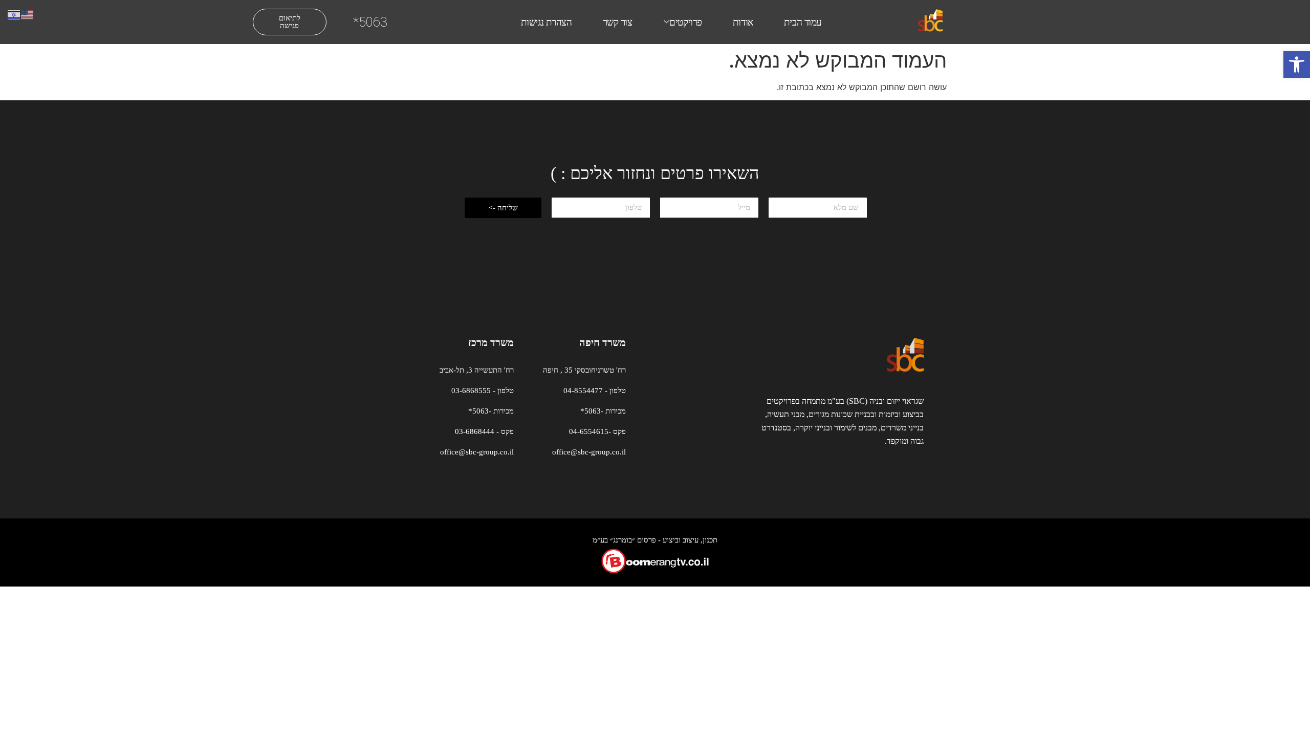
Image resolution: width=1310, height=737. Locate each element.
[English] (27, 14)
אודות (743, 22)
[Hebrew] (14, 14)
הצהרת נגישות (546, 22)
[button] (1296, 64)
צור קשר (617, 22)
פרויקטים (685, 22)
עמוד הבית (803, 22)
